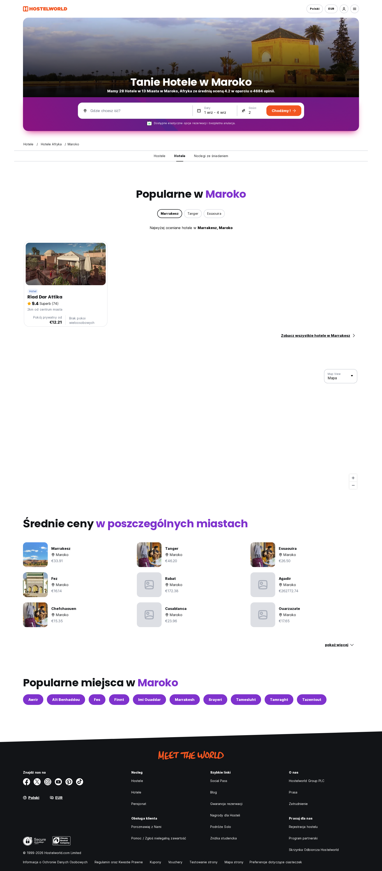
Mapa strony (234, 862)
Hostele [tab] (160, 156)
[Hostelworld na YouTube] (58, 781)
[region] (191, 429)
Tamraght (279, 699)
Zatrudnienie (298, 804)
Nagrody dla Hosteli (225, 815)
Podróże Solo (220, 827)
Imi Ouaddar (149, 699)
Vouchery (175, 862)
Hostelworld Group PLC (306, 781)
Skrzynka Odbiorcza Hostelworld (314, 850)
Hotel (32, 291)
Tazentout (311, 699)
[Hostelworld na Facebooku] (26, 781)
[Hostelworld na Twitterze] (37, 781)
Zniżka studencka (223, 838)
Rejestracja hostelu (303, 827)
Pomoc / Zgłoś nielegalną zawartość (158, 838)
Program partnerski (303, 838)
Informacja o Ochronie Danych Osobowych (55, 862)
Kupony (155, 862)
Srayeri (215, 699)
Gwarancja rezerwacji (226, 804)
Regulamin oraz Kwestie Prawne (119, 862)
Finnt (119, 699)
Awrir (33, 699)
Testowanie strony (203, 862)
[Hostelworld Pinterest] (69, 781)
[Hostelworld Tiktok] (79, 781)
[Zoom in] (353, 478)
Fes (97, 699)
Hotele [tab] (179, 156)
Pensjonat (138, 804)
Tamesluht (246, 699)
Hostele (137, 781)
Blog (213, 792)
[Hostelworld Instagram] (47, 781)
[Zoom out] (353, 485)
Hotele (136, 792)
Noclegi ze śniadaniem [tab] (211, 156)
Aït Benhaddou (66, 699)
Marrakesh (185, 699)
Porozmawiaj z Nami (146, 827)
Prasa (293, 792)
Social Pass (218, 781)
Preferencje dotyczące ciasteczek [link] (276, 862)
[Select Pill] (344, 8)
